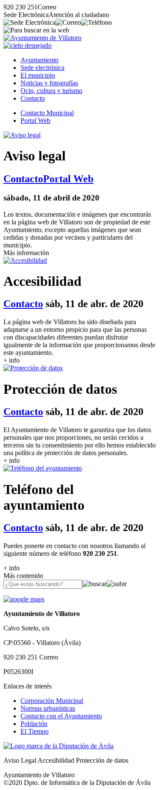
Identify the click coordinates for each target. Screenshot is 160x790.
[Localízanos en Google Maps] (23, 599)
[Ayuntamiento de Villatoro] (42, 37)
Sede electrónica (42, 67)
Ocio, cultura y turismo (51, 90)
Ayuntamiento (39, 60)
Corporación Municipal (51, 700)
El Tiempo (34, 731)
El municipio (37, 75)
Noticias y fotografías (49, 83)
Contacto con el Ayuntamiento (61, 716)
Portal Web (35, 120)
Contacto (32, 98)
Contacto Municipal (47, 112)
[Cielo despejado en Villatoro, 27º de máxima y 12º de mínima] (27, 45)
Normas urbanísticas (47, 708)
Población (33, 723)
